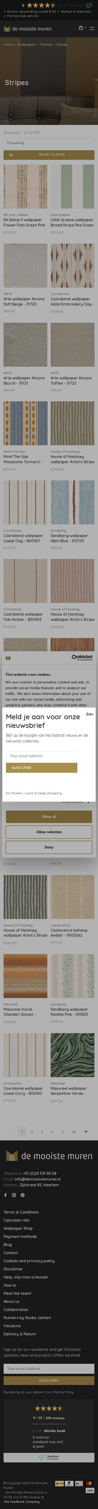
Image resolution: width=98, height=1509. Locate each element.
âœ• (89, 714)
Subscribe (22, 768)
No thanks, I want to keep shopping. (34, 793)
